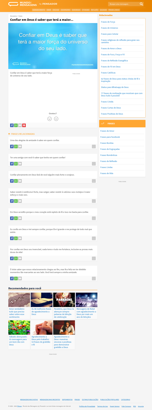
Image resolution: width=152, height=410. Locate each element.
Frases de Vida (106, 173)
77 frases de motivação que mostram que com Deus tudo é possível (121, 94)
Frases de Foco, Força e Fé (113, 54)
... (94, 146)
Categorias (125, 399)
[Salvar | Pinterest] (24, 125)
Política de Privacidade (87, 406)
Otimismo (85, 10)
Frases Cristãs (107, 101)
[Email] (20, 125)
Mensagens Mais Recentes (50, 399)
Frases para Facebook (110, 137)
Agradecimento (39, 10)
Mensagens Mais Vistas (29, 399)
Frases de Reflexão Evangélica (114, 60)
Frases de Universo (109, 27)
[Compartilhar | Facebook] (12, 125)
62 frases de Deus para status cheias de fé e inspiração (120, 79)
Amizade (56, 10)
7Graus (19, 406)
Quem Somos (114, 406)
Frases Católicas (108, 72)
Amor (49, 10)
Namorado (76, 10)
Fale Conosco (126, 406)
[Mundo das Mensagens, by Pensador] (41, 4)
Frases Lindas (114, 10)
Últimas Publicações (90, 399)
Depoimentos (67, 399)
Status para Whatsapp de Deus (115, 87)
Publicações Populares (109, 399)
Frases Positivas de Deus (112, 113)
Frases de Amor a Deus (111, 48)
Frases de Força (108, 21)
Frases (77, 399)
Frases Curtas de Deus (111, 107)
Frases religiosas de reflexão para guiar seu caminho (120, 41)
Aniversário (65, 10)
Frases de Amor (107, 130)
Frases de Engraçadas (110, 149)
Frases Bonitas (107, 143)
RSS (134, 406)
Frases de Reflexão (108, 161)
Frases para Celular (109, 34)
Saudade (103, 10)
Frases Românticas (108, 155)
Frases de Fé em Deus (111, 66)
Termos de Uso (102, 406)
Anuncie (141, 406)
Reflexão (94, 10)
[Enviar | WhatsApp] (16, 125)
